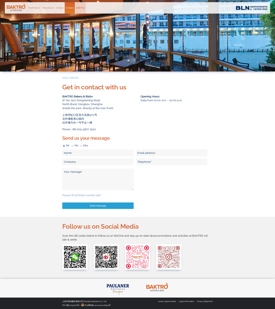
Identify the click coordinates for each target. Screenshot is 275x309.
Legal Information (186, 301)
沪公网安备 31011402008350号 (97, 305)
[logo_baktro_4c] (157, 282)
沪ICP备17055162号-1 (71, 305)
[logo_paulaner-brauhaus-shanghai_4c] (118, 282)
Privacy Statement (205, 301)
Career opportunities (167, 301)
